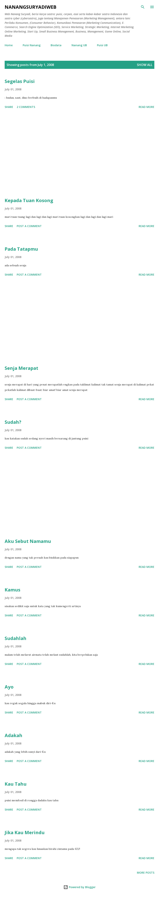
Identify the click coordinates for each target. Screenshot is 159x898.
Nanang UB (79, 45)
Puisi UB (102, 45)
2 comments (26, 107)
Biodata (56, 45)
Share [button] (9, 107)
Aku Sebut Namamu (28, 541)
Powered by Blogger (82, 887)
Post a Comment (29, 226)
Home (9, 45)
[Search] (142, 7)
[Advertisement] (79, 154)
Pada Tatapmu (21, 249)
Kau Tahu (16, 784)
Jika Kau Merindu (25, 832)
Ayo (9, 687)
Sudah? (13, 422)
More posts (145, 872)
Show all (144, 65)
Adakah (13, 735)
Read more (146, 107)
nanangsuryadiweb (30, 7)
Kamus (12, 589)
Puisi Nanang (32, 45)
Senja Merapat (21, 368)
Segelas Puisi (20, 81)
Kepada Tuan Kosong (29, 200)
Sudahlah (15, 638)
